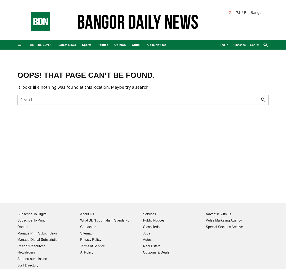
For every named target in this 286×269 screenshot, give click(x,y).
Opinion (120, 44)
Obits (136, 44)
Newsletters (26, 252)
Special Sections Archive (224, 227)
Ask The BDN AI (41, 44)
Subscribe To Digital (32, 214)
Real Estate (151, 246)
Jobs (146, 233)
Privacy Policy (90, 239)
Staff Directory (27, 265)
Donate (22, 227)
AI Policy (86, 252)
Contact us (88, 227)
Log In (224, 44)
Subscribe (239, 44)
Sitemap (86, 233)
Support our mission (32, 259)
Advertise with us (218, 214)
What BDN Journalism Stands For (105, 220)
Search (255, 44)
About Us (87, 214)
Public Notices (156, 44)
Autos (147, 239)
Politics (103, 44)
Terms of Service (92, 246)
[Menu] (19, 44)
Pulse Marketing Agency (224, 220)
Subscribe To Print (31, 220)
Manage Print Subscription (37, 233)
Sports (86, 44)
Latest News (67, 44)
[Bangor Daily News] (36, 30)
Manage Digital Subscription (38, 239)
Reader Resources (31, 246)
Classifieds (151, 227)
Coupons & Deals (156, 252)
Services (149, 214)
